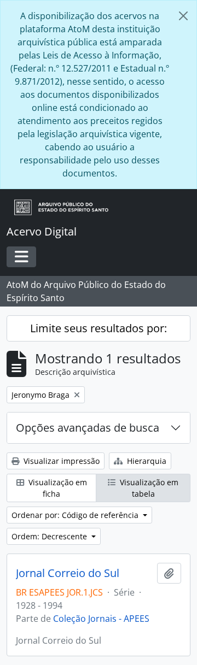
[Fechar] (183, 16)
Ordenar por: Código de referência (76, 515)
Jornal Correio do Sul (67, 573)
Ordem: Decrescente (50, 536)
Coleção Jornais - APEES (101, 619)
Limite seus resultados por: (98, 328)
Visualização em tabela (148, 488)
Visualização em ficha (56, 488)
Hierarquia (145, 461)
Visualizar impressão (60, 461)
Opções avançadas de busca (87, 427)
